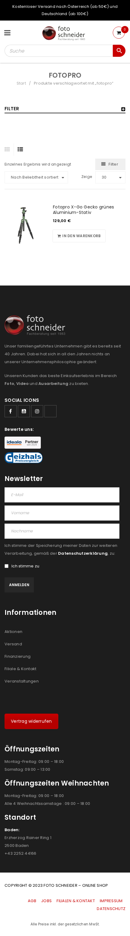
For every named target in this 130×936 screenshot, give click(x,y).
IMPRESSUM (111, 901)
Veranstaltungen (22, 681)
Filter (113, 164)
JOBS (46, 901)
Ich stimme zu (25, 566)
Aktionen (13, 631)
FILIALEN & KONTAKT (76, 901)
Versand (13, 644)
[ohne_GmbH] (37, 325)
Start (21, 83)
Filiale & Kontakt (20, 669)
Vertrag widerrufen (31, 721)
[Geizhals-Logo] (24, 457)
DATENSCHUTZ (111, 909)
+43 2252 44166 (21, 853)
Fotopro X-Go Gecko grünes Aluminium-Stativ (83, 209)
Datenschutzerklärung (83, 553)
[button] (79, 236)
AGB (32, 901)
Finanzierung (18, 656)
